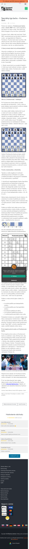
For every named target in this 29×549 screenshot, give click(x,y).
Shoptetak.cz (15, 539)
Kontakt (2, 480)
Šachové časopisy (5, 491)
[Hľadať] (2, 4)
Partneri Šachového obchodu (7, 472)
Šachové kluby (4, 497)
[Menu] (25, 4)
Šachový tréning (4, 493)
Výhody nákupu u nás (5, 466)
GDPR (2, 483)
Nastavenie (14, 280)
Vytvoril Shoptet (15, 543)
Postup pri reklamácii (5, 474)
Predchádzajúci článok (10, 404)
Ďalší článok (22, 404)
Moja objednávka (4, 499)
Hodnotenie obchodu (14, 414)
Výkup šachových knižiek (6, 488)
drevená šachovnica (12, 384)
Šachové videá (4, 495)
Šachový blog (4, 468)
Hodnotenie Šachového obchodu (8, 470)
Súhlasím (15, 276)
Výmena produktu (5, 478)
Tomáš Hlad (26, 538)
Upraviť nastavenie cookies (14, 535)
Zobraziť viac (14, 456)
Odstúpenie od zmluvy (6, 476)
